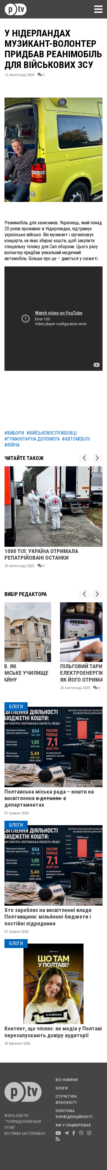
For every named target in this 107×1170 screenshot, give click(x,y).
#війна (12, 445)
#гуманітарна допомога (32, 439)
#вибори (14, 433)
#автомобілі (76, 439)
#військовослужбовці (51, 433)
